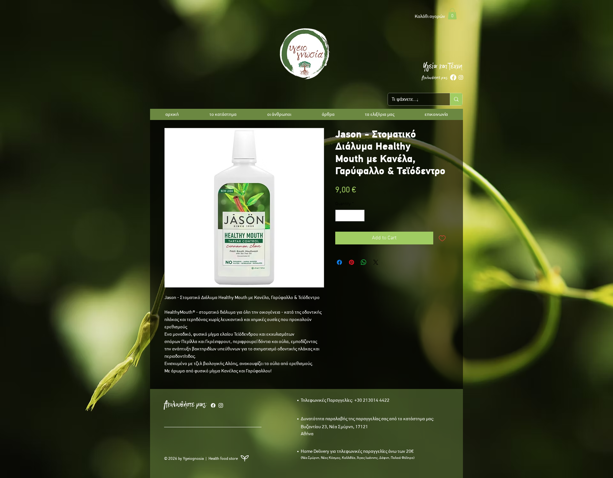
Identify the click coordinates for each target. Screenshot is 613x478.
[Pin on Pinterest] (351, 262)
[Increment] (360, 215)
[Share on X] (376, 262)
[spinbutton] (350, 215)
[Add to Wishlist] (442, 238)
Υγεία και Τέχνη (442, 66)
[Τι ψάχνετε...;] (456, 99)
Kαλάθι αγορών (430, 16)
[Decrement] (340, 215)
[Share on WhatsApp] (363, 262)
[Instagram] (461, 77)
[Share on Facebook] (339, 262)
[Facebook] (453, 77)
